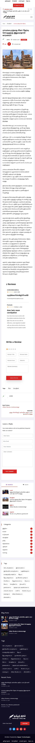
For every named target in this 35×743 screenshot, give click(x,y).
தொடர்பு (28, 1)
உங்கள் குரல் (21, 1)
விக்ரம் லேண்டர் (17, 594)
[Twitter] (14, 729)
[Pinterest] (24, 729)
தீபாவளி (23, 584)
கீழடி (20, 574)
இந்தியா (12, 505)
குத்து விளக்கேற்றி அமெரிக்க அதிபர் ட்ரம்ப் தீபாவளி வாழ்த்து (16, 11)
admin (8, 40)
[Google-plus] (21, 729)
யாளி (17, 591)
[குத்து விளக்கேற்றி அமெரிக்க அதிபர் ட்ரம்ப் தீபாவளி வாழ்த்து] (4, 619)
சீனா (9, 388)
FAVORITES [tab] (10, 485)
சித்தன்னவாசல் (17, 581)
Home (4, 23)
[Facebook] (10, 729)
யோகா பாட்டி (26, 591)
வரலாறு (5, 553)
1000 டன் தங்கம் (8, 568)
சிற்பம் (27, 581)
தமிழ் (4, 541)
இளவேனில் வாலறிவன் (11, 571)
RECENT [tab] (26, 485)
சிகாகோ (7, 581)
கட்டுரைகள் (6, 535)
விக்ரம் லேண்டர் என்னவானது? (18, 507)
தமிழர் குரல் (8, 1)
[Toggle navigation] (31, 17)
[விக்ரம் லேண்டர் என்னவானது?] (4, 633)
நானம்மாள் (7, 588)
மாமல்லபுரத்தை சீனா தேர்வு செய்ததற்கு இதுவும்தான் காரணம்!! (21, 500)
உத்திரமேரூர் (25, 571)
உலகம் (11, 490)
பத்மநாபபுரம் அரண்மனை (21, 588)
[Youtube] (17, 729)
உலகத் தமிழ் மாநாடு (10, 574)
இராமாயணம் (20, 568)
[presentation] (29, 9)
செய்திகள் (14, 1)
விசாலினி (7, 597)
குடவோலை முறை (22, 578)
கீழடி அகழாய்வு (8, 578)
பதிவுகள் (5, 547)
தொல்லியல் (6, 544)
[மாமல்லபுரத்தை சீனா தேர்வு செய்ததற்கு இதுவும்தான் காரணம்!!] (4, 626)
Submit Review (14, 378)
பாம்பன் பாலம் (8, 591)
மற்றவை (12, 512)
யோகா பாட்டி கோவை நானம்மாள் (19, 514)
